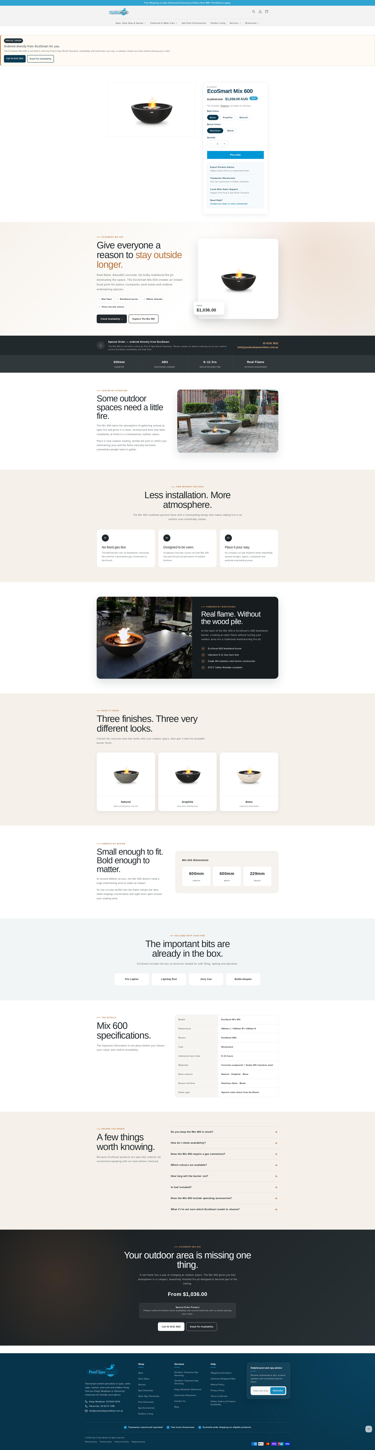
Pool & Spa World (99, 1438)
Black (230, 130)
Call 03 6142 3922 (14, 58)
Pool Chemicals (146, 1402)
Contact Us (179, 1401)
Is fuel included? (181, 1187)
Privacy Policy (218, 1390)
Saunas (142, 1384)
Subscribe (278, 1391)
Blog (176, 1407)
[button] (131, 23)
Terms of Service (219, 1396)
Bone (213, 117)
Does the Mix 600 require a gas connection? (198, 1154)
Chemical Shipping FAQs (223, 1379)
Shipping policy (138, 1442)
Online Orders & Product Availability (223, 1403)
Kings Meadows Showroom (187, 1389)
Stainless (215, 130)
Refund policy (91, 1442)
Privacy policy (106, 1442)
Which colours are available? (189, 1165)
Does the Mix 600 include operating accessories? (201, 1198)
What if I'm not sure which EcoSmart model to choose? (205, 1209)
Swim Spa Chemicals (148, 1396)
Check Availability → (111, 319)
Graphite (228, 117)
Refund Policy (218, 1384)
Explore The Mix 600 (143, 319)
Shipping (224, 106)
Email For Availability (40, 59)
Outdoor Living (145, 1414)
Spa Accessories (146, 1408)
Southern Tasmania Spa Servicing (186, 1382)
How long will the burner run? (189, 1176)
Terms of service (122, 1442)
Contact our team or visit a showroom (229, 204)
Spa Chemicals (145, 1390)
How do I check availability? (188, 1142)
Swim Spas (143, 1379)
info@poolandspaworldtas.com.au (257, 347)
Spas (140, 1373)
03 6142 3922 (270, 343)
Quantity (211, 137)
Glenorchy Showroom (185, 1395)
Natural (244, 117)
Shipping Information (221, 1373)
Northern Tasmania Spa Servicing (186, 1373)
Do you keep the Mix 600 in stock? (192, 1131)
